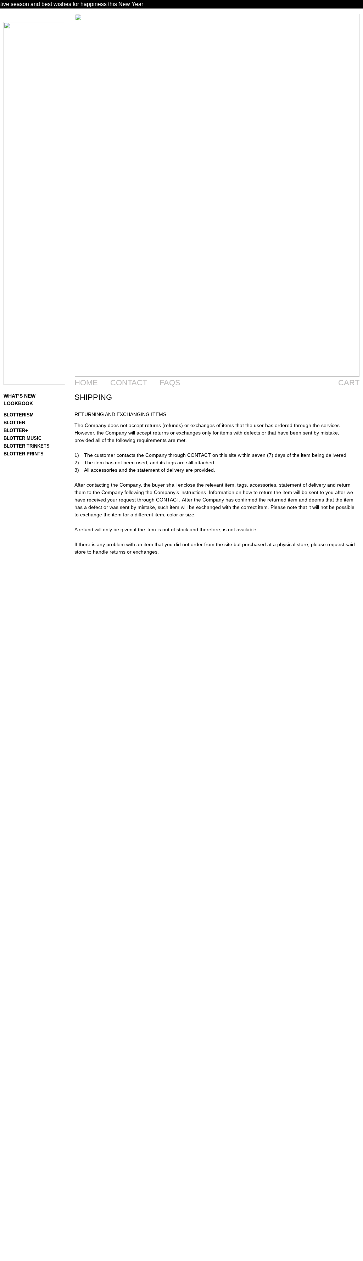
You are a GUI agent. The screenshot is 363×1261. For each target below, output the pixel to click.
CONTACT (128, 382)
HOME (86, 382)
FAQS (170, 382)
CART (348, 382)
